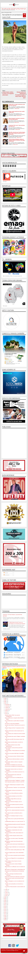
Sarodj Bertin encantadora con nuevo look (13, 16)
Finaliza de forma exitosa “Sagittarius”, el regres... (15, 780)
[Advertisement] (14, 443)
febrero (6, 894)
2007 (5, 919)
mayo (6, 889)
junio (6, 713)
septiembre (7, 709)
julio (6, 712)
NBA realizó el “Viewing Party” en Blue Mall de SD (15, 869)
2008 (5, 918)
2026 (5, 698)
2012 (5, 912)
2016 (5, 906)
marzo (6, 892)
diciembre (7, 704)
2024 (5, 701)
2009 (5, 916)
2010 (5, 915)
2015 (5, 907)
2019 (5, 901)
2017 (5, 904)
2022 (5, 897)
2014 (5, 909)
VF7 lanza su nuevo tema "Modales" (12, 723)
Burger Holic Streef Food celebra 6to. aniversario (15, 876)
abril (6, 891)
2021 (5, 898)
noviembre (7, 706)
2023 (5, 703)
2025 (5, 699)
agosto (6, 710)
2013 (5, 910)
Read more (17, 108)
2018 (5, 903)
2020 (5, 900)
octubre (7, 707)
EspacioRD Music (6, 659)
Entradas (6, 572)
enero (6, 895)
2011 (5, 913)
